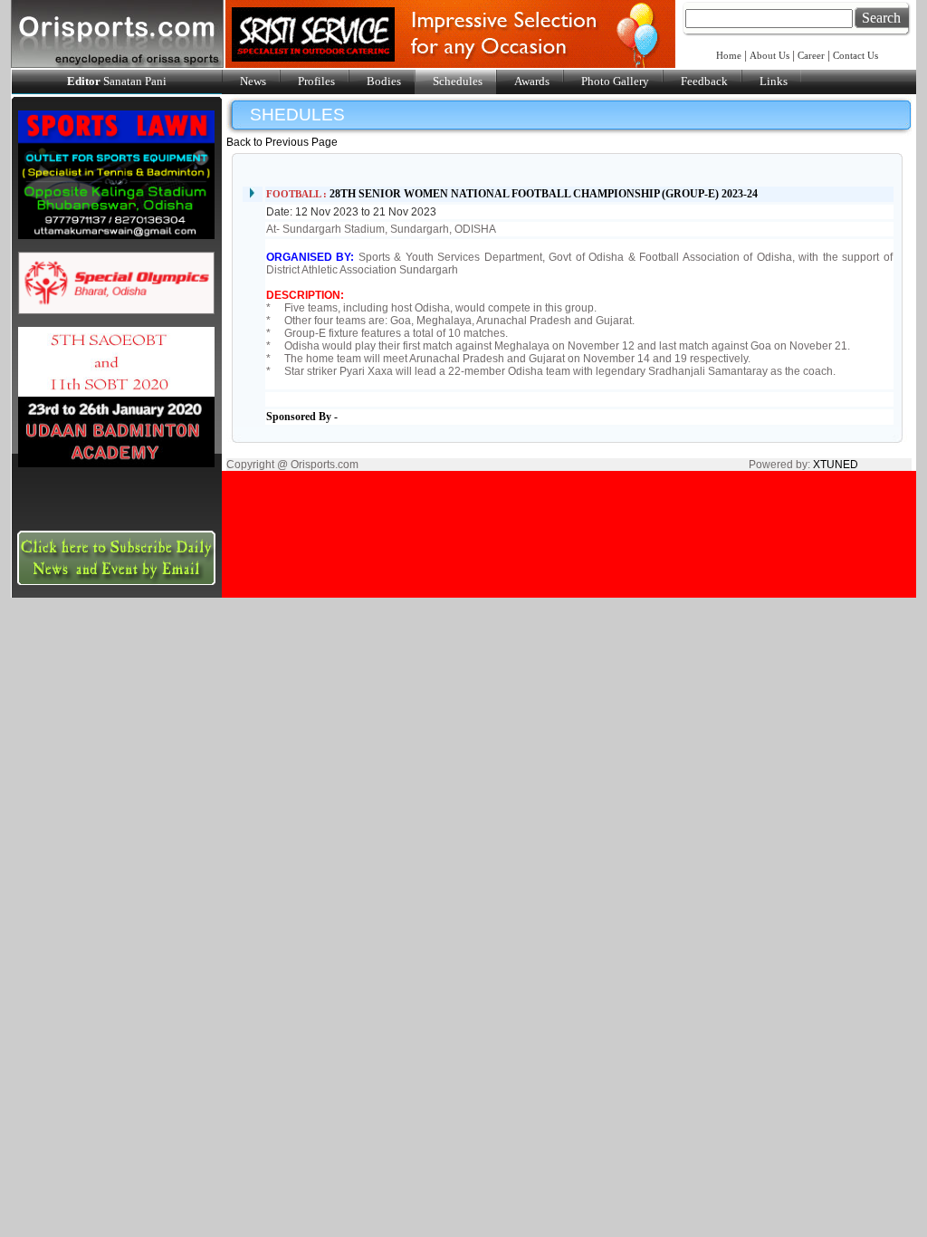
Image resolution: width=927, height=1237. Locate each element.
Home (730, 55)
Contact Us (855, 55)
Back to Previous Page (282, 142)
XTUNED (835, 464)
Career (811, 55)
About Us (769, 55)
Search (881, 17)
